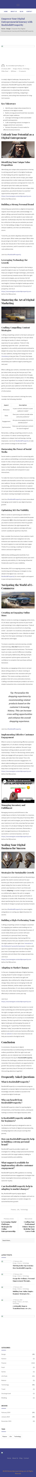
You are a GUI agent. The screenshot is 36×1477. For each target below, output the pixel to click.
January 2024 (5, 1417)
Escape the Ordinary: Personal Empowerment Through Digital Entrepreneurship (24, 1281)
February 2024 (5, 1412)
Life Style (25, 1302)
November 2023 (6, 1421)
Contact (29, 11)
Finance (20, 69)
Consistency (5, 356)
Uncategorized (6, 1393)
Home (6, 11)
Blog (21, 11)
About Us (14, 11)
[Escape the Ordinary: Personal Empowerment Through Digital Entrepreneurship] (6, 1277)
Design (8, 29)
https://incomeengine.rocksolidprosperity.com (16, 196)
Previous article (9, 1219)
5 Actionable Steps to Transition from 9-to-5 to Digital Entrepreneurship (22, 1308)
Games (3, 1372)
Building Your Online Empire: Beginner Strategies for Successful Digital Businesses (23, 1293)
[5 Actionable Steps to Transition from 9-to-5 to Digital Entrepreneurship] (6, 1303)
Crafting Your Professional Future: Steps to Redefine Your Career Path (28, 1226)
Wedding (4, 1398)
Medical (3, 1380)
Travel (3, 1389)
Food (3, 1367)
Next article (28, 1219)
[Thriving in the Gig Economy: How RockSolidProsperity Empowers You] (6, 1264)
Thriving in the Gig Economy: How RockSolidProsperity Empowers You (23, 1268)
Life (18, 1209)
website (9, 1034)
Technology (26, 69)
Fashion (3, 1359)
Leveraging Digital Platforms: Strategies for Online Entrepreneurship (8, 1226)
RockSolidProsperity (14, 254)
